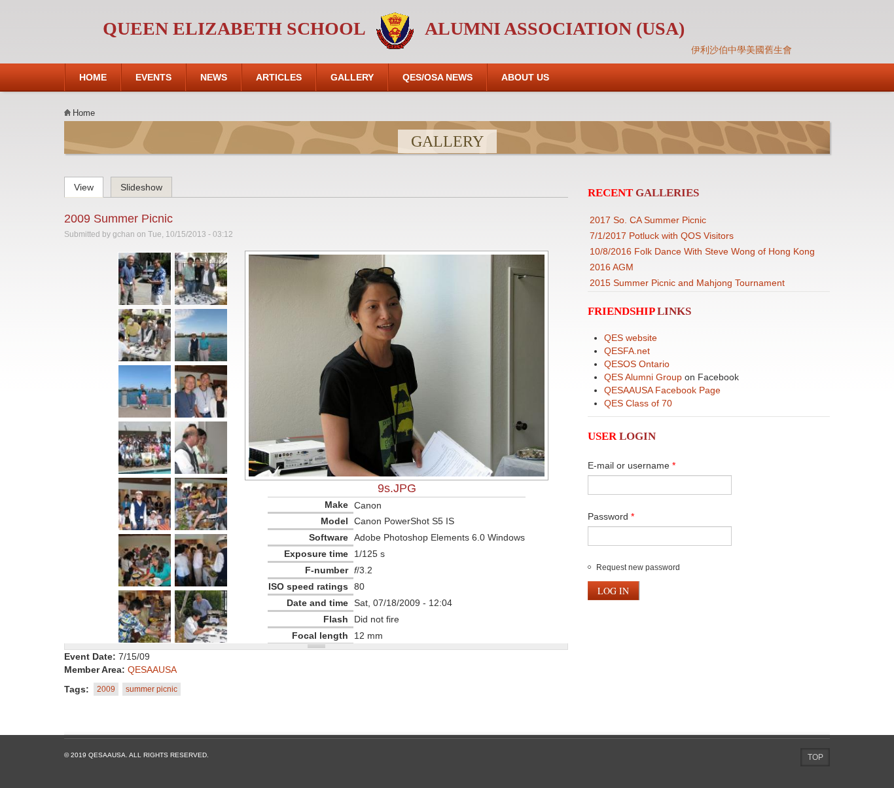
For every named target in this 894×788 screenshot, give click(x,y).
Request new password (638, 567)
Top (815, 757)
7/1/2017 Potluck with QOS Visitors (662, 235)
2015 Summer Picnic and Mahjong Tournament (687, 283)
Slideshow (141, 187)
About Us (525, 77)
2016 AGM (612, 267)
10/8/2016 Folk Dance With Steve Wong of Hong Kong (702, 251)
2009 (106, 689)
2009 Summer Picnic (118, 218)
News (213, 77)
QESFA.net (627, 351)
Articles (279, 77)
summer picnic (151, 689)
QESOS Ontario (637, 364)
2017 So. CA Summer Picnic (648, 220)
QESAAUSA (152, 669)
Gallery (352, 77)
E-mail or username (631, 465)
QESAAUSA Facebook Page (662, 390)
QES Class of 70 (638, 403)
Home (93, 77)
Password (611, 516)
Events (153, 77)
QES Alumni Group (643, 377)
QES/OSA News (437, 77)
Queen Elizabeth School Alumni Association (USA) (394, 28)
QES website (630, 337)
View (88, 185)
